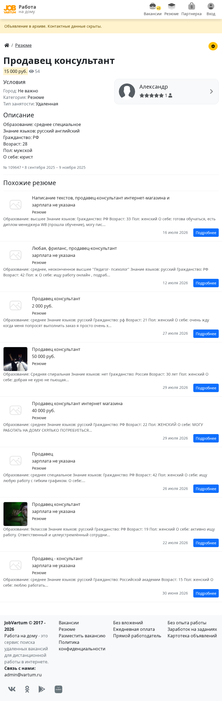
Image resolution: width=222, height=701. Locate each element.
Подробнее (206, 232)
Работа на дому (20, 636)
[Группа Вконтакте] (11, 689)
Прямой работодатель (137, 636)
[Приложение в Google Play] (42, 689)
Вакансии (69, 623)
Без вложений (128, 623)
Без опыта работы (187, 623)
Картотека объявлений (192, 636)
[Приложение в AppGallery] (58, 689)
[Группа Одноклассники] (27, 689)
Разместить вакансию (82, 636)
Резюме (67, 629)
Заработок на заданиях (192, 629)
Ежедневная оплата (134, 629)
